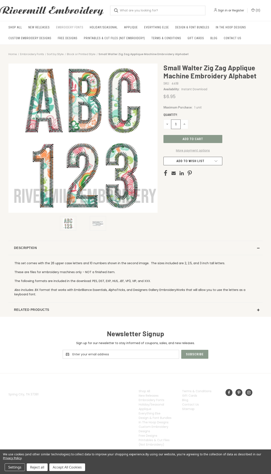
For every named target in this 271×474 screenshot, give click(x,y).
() (257, 10)
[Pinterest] (190, 173)
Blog (213, 38)
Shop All (15, 27)
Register (238, 10)
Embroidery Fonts (69, 27)
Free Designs (67, 38)
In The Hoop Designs (231, 27)
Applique (131, 27)
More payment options (193, 150)
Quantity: (170, 115)
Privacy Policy (12, 458)
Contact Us (232, 38)
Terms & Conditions (166, 38)
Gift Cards (196, 38)
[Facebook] (165, 173)
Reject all (37, 467)
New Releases (39, 27)
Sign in (223, 10)
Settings (14, 467)
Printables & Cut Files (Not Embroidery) (114, 38)
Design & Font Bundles (192, 27)
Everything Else (156, 27)
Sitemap (188, 409)
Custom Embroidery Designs (29, 38)
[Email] (173, 173)
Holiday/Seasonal (104, 27)
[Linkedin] (182, 173)
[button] (135, 248)
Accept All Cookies (67, 467)
